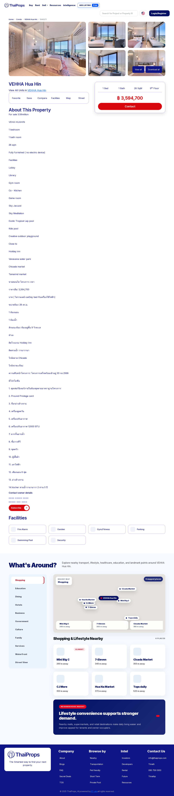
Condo (19, 19)
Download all (154, 69)
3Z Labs (94, 791)
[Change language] (143, 13)
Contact (130, 106)
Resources (55, 5)
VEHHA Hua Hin (30, 19)
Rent (37, 5)
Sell (44, 5)
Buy (31, 5)
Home (11, 19)
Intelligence (69, 5)
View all (138, 69)
